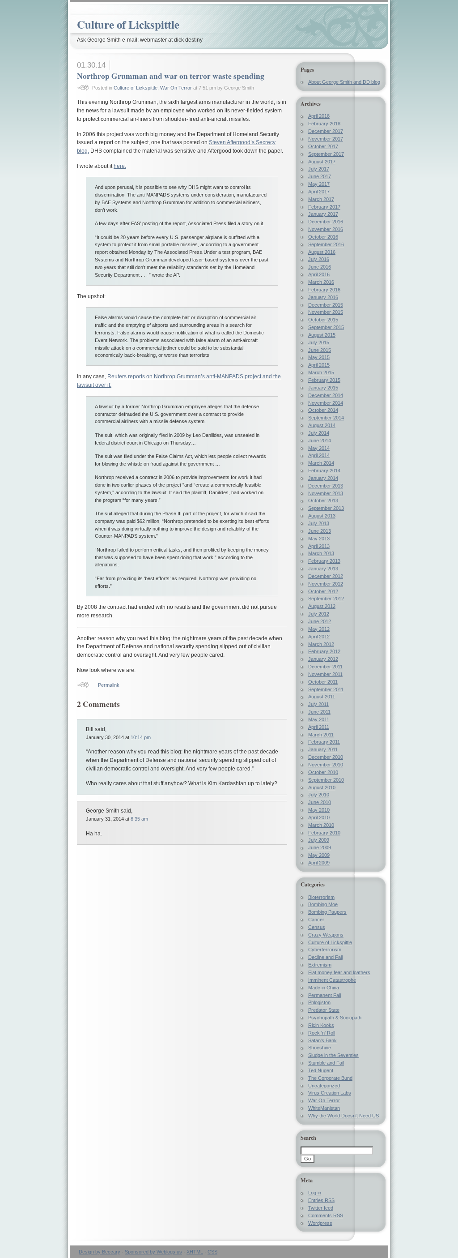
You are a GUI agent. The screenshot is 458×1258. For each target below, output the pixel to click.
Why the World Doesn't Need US (343, 1115)
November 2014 (325, 403)
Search (308, 1138)
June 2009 (319, 847)
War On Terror (176, 87)
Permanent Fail (324, 995)
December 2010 (325, 757)
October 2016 (323, 237)
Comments (325, 1215)
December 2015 (325, 305)
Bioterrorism (321, 897)
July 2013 (318, 523)
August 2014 (321, 425)
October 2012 (323, 591)
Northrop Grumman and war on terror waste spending (170, 75)
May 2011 (318, 719)
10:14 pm (141, 737)
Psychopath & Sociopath (334, 1017)
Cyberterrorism (324, 949)
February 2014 (324, 470)
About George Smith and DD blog (344, 82)
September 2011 (326, 689)
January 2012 (323, 659)
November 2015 (325, 312)
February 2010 (324, 832)
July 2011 (318, 704)
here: (120, 166)
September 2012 (326, 598)
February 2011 (324, 742)
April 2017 (319, 191)
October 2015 (323, 319)
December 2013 (325, 485)
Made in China (323, 987)
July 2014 (318, 433)
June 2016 (319, 267)
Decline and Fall (325, 957)
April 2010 (319, 817)
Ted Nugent (320, 1070)
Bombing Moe (323, 904)
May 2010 (319, 810)
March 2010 (321, 825)
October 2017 (323, 146)
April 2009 (319, 862)
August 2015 (321, 335)
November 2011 (325, 674)
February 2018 (324, 123)
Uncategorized (324, 1085)
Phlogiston (319, 1002)
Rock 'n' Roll (321, 1032)
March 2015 (321, 372)
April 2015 (319, 365)
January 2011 (323, 749)
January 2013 (323, 568)
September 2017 (326, 154)
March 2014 (321, 463)
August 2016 (321, 252)
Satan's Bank (322, 1040)
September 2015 (326, 327)
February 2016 (324, 289)
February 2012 (324, 651)
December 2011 (325, 666)
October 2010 (323, 772)
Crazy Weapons (326, 934)
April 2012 (319, 636)
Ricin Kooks (321, 1025)
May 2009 (319, 855)
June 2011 (319, 712)
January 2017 (323, 214)
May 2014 (319, 448)
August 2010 (321, 787)
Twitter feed (320, 1208)
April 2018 (319, 116)
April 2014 (319, 455)
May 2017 (319, 184)
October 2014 (323, 410)
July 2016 (318, 259)
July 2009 (318, 840)
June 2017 (319, 176)
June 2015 (319, 350)
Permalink (108, 685)
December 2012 (325, 576)
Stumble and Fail (326, 1062)
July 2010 (318, 794)
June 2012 (319, 621)
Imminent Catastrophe (332, 980)
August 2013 (321, 515)
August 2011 (321, 696)
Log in (314, 1192)
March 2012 (321, 644)
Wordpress (320, 1223)
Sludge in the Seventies (333, 1055)
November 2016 (325, 229)
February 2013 (324, 561)
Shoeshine (319, 1047)
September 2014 (326, 417)
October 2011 (323, 682)
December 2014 (325, 395)
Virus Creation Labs (329, 1092)
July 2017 (318, 168)
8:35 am (139, 819)
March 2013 (321, 553)
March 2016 (321, 282)
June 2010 (319, 802)
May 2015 (319, 357)
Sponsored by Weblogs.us (153, 1251)
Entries (321, 1200)
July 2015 (318, 342)
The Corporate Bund (330, 1078)
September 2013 (326, 508)
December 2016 (325, 221)
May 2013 (319, 538)
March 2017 (321, 199)
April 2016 (319, 274)
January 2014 (323, 478)
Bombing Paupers (327, 912)
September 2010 (326, 780)
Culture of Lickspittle (128, 24)
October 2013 (323, 500)
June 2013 (319, 531)
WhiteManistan (324, 1108)
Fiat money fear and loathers (339, 972)
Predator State (323, 1010)
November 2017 (325, 138)
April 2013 (319, 546)
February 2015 (324, 380)
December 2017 (325, 131)
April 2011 (318, 727)
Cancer (316, 919)
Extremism (319, 964)
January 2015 (323, 387)
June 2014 (319, 440)
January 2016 (323, 297)
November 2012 (325, 583)
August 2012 (321, 606)
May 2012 (319, 629)
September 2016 (326, 244)
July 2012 (318, 613)
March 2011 (321, 734)
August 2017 (321, 161)
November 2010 (325, 764)
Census (316, 927)
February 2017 (324, 207)
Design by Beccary (99, 1251)
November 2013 (325, 493)
